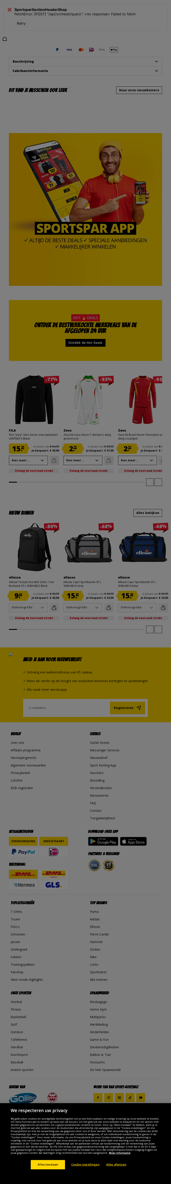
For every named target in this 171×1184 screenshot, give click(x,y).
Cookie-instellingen (85, 1164)
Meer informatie (119, 1152)
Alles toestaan (48, 1164)
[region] (85, 1143)
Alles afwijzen (116, 1164)
